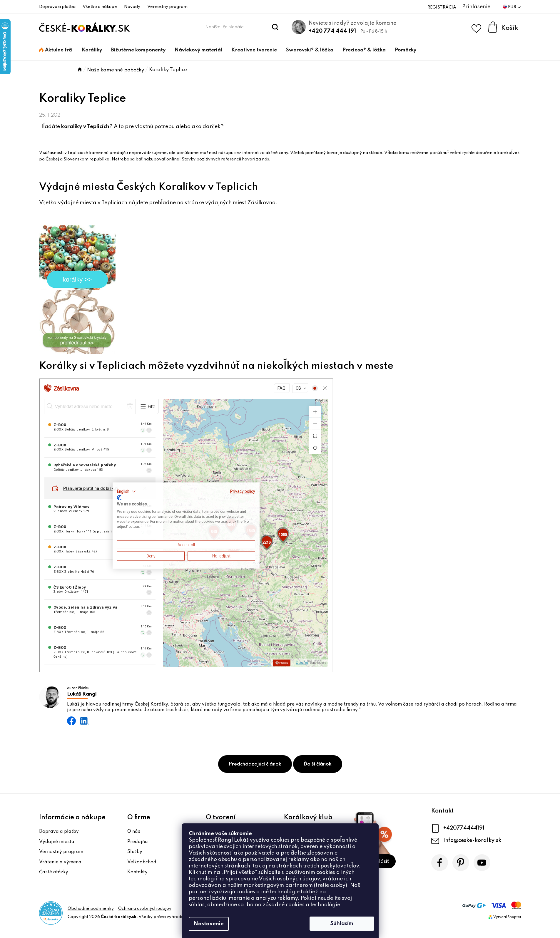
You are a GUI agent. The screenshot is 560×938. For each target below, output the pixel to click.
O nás (133, 831)
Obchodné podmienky (91, 909)
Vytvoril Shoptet (507, 917)
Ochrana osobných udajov (144, 909)
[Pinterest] (460, 862)
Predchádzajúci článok (255, 764)
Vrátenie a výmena (60, 862)
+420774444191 (463, 828)
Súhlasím (341, 923)
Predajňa (137, 842)
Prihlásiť (379, 861)
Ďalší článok (318, 764)
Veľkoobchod (141, 862)
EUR (512, 7)
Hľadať (275, 27)
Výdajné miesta (56, 842)
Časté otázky (53, 872)
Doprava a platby (59, 831)
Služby (134, 852)
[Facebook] (439, 862)
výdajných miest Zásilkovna (240, 202)
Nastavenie (209, 924)
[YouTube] (482, 862)
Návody (132, 7)
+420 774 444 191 (332, 31)
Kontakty (137, 872)
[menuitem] (56, 50)
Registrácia (441, 7)
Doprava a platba (57, 7)
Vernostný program (167, 7)
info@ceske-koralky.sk (472, 840)
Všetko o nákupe (100, 7)
